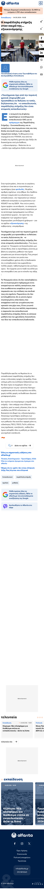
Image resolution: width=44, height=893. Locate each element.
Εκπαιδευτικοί (7, 477)
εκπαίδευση (13, 779)
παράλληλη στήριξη (23, 477)
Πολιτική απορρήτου (22, 857)
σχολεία (5, 483)
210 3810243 (22, 872)
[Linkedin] (41, 52)
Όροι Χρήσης (22, 850)
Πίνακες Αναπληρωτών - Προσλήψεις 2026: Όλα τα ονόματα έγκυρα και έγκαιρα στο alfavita (18, 461)
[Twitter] (41, 45)
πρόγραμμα (14, 122)
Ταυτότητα (22, 861)
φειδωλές (20, 189)
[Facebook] (41, 38)
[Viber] (41, 59)
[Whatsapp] (41, 67)
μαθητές (15, 483)
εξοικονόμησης (17, 223)
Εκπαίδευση (6, 17)
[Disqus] (22, 545)
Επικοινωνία (22, 854)
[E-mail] (41, 74)
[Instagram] (22, 843)
